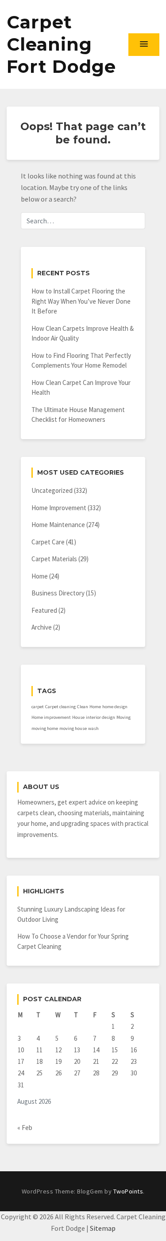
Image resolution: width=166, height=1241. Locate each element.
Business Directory (58, 593)
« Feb (24, 1127)
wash (93, 728)
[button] (144, 44)
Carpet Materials (54, 559)
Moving (123, 717)
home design (114, 707)
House (78, 717)
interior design (100, 717)
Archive (41, 627)
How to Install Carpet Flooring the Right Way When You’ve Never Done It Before (81, 301)
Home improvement (51, 717)
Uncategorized (52, 490)
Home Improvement (58, 508)
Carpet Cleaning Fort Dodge (61, 44)
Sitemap (103, 1228)
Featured (44, 610)
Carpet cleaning (60, 707)
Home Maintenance (58, 524)
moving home (44, 728)
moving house (73, 728)
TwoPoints (128, 1191)
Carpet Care (48, 542)
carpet (37, 707)
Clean (82, 707)
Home (39, 576)
